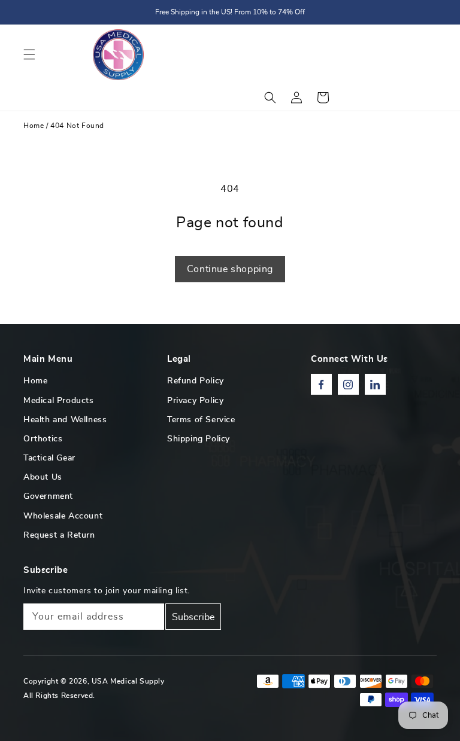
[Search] (270, 97)
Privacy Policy (195, 401)
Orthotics (42, 439)
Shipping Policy (198, 439)
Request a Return (59, 535)
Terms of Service (201, 420)
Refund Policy (195, 381)
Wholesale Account (62, 516)
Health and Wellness (65, 420)
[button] (29, 54)
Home (33, 125)
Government (48, 496)
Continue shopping (230, 269)
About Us (42, 477)
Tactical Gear (49, 458)
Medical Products (58, 401)
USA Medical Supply (128, 681)
